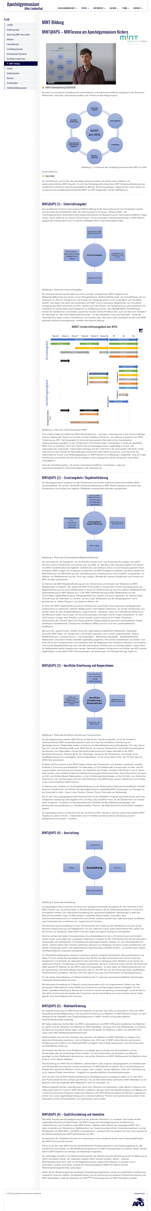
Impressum (139, 1193)
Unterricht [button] (98, 8)
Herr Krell (50, 176)
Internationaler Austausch (17, 53)
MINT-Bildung (14, 63)
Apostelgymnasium (23, 3)
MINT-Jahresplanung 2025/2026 (61, 87)
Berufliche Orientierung (16, 58)
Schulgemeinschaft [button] (67, 8)
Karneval (10, 78)
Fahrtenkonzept (13, 44)
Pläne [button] (125, 8)
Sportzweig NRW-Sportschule (18, 34)
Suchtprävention (13, 73)
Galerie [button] (113, 8)
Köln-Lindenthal (34, 8)
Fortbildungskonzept (15, 48)
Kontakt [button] (137, 8)
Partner (10, 68)
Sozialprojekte (12, 82)
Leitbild (10, 24)
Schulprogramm (13, 29)
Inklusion (10, 39)
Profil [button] (86, 8)
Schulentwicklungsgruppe (17, 87)
